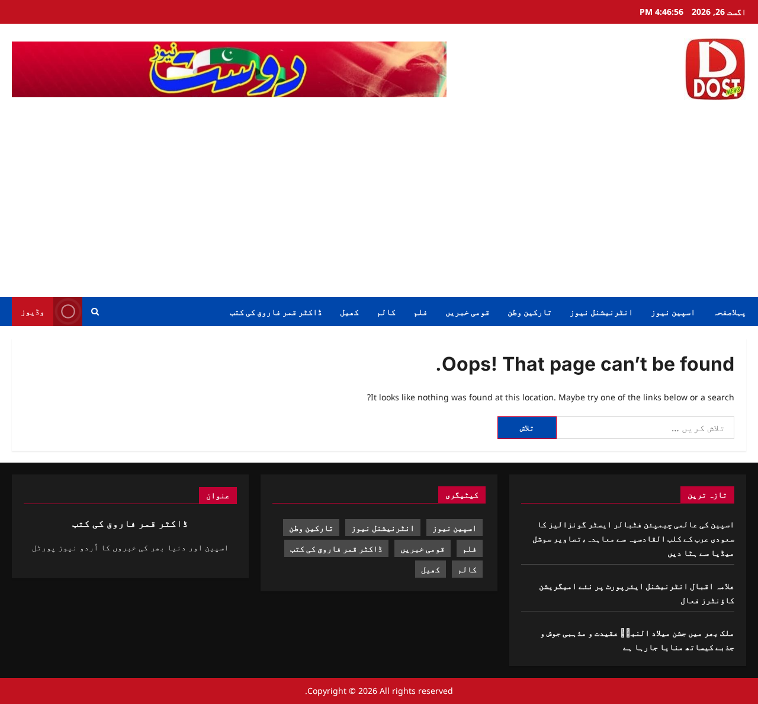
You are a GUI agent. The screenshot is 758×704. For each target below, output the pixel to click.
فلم (420, 312)
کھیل (349, 312)
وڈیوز (32, 311)
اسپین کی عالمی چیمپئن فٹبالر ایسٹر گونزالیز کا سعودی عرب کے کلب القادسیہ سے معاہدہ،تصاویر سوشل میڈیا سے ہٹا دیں (633, 538)
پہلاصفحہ (729, 312)
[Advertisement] (379, 196)
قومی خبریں (467, 312)
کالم (386, 312)
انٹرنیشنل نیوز (601, 312)
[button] (95, 311)
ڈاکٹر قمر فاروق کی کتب (276, 312)
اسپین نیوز (673, 312)
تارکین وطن (530, 312)
